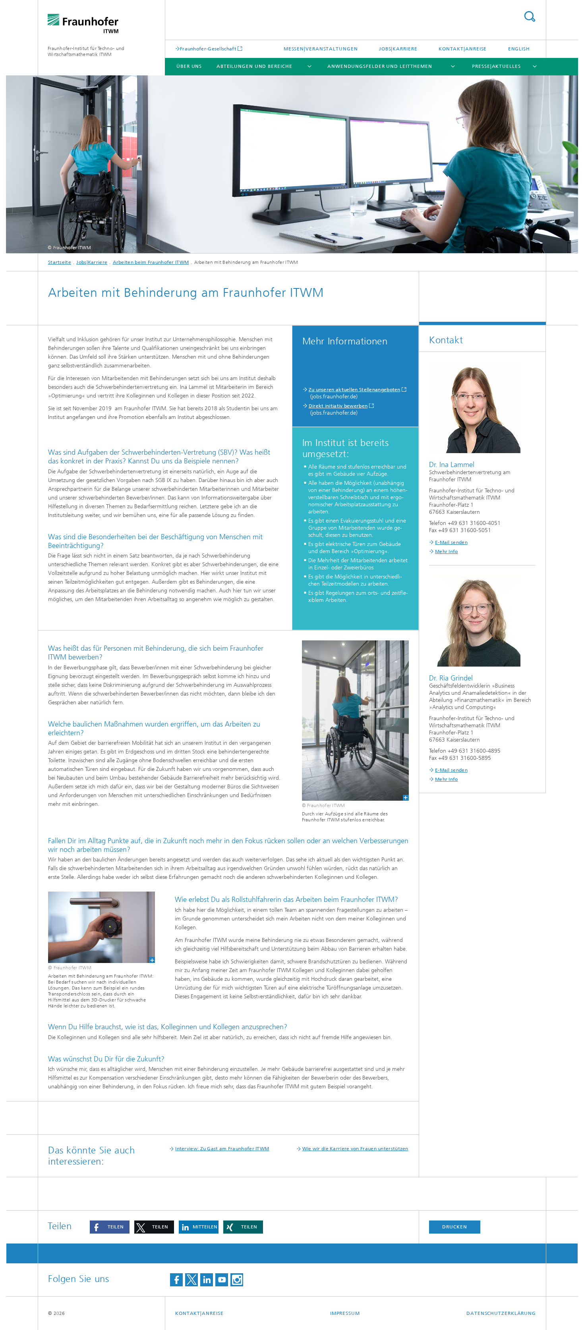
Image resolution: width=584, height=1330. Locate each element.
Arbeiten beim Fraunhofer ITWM (151, 262)
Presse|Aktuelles (496, 66)
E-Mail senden (451, 542)
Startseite (59, 262)
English (519, 49)
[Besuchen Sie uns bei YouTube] (221, 1279)
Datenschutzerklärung (501, 1313)
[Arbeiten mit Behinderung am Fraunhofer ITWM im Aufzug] (355, 720)
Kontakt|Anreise (463, 49)
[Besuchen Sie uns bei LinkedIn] (206, 1279)
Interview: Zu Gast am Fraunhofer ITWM (222, 1148)
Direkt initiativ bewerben (338, 406)
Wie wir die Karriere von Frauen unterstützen (355, 1148)
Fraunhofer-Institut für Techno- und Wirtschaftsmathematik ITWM (86, 51)
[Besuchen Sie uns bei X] (191, 1279)
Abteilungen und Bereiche (254, 66)
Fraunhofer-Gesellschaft (208, 48)
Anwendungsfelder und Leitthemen (379, 66)
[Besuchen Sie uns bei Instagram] (236, 1279)
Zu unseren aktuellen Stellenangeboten (354, 389)
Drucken (454, 1227)
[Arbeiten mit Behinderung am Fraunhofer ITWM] (101, 927)
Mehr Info (446, 551)
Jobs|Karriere (398, 49)
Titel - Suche (529, 16)
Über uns (189, 66)
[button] (110, 1227)
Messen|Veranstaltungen (321, 49)
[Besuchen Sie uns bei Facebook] (176, 1279)
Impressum (345, 1313)
